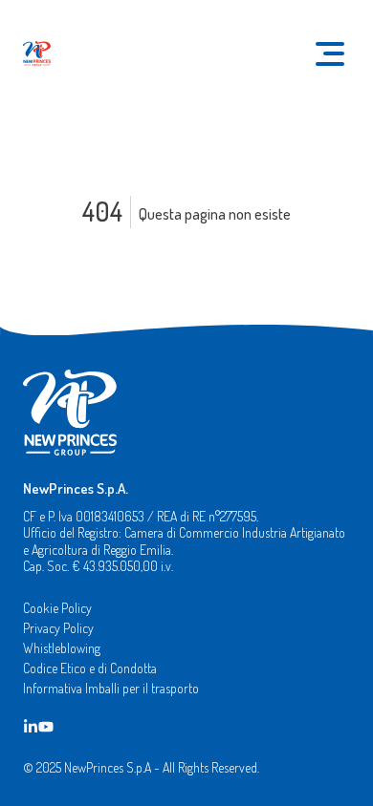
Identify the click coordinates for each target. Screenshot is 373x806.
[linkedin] (30, 724)
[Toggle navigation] (330, 54)
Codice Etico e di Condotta (90, 668)
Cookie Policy (57, 608)
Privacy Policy (58, 628)
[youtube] (46, 724)
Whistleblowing (61, 648)
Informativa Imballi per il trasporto (111, 688)
